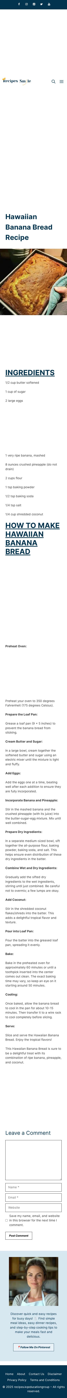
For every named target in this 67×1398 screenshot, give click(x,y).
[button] (53, 81)
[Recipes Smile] (16, 81)
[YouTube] (49, 4)
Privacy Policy (16, 1380)
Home (9, 1374)
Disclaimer (55, 1374)
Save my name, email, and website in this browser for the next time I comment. (34, 1220)
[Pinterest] (34, 4)
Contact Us (36, 1374)
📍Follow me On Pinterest (33, 1347)
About (21, 1374)
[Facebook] (19, 4)
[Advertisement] (33, 42)
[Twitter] (41, 4)
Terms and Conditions (45, 1380)
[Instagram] (26, 4)
